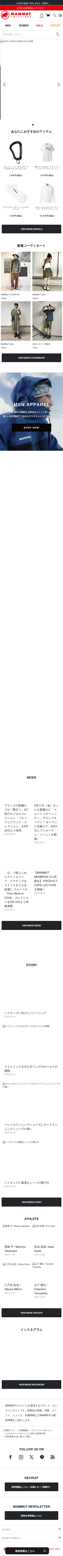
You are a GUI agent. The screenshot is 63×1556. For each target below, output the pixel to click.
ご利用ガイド (9, 1430)
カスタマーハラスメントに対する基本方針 (25, 1433)
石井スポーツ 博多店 (41, 343)
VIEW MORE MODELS (31, 229)
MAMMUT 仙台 (38, 294)
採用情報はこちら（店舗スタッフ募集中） (31, 1486)
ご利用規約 (23, 1430)
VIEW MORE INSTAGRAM (31, 1384)
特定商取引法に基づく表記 (17, 1436)
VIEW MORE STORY (31, 1202)
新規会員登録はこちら (31, 1515)
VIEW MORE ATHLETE (31, 1312)
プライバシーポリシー (41, 1430)
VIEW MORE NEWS (31, 925)
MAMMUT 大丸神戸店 (10, 294)
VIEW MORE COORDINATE (31, 357)
